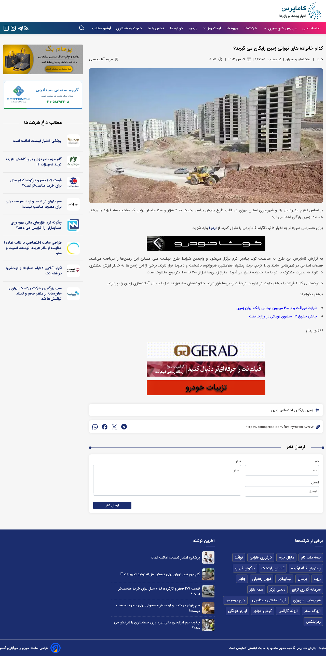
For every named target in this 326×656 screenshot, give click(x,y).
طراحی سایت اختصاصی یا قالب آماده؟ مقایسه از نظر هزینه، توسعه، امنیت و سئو (33, 248)
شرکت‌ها (251, 28)
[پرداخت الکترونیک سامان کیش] (73, 293)
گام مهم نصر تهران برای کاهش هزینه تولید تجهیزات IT (34, 161)
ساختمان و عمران (298, 59)
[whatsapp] (95, 426)
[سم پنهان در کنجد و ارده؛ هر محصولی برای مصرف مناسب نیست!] (208, 608)
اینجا (212, 228)
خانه (320, 59)
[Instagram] (13, 28)
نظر (238, 461)
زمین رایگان (304, 410)
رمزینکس (313, 622)
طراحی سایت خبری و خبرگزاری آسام (24, 648)
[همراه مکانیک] (73, 183)
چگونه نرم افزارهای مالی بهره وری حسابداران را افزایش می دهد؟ (36, 225)
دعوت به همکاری (129, 28)
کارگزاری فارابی (261, 557)
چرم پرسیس (235, 600)
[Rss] (26, 28)
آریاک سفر (312, 611)
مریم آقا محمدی (101, 59)
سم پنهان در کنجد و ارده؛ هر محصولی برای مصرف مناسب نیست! (34, 204)
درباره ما (177, 28)
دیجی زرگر (277, 590)
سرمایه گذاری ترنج (306, 590)
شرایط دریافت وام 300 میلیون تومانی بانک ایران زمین (276, 308)
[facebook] (104, 426)
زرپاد (317, 579)
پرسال (302, 579)
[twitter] (114, 426)
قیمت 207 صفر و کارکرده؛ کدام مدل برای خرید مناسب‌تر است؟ (36, 182)
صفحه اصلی (311, 28)
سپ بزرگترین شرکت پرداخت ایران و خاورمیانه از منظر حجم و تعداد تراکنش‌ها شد (35, 293)
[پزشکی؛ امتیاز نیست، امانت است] (208, 557)
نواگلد (239, 557)
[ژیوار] (73, 140)
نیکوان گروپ (245, 568)
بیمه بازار (256, 590)
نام (317, 461)
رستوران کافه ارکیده (306, 568)
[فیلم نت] (73, 270)
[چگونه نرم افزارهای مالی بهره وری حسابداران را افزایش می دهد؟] (208, 625)
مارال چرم (286, 557)
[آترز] (73, 248)
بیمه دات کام (311, 557)
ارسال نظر (112, 505)
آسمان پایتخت (272, 568)
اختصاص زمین (282, 410)
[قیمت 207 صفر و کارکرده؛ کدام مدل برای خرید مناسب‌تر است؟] (208, 591)
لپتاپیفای (284, 579)
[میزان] (73, 225)
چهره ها (232, 28)
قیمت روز (214, 28)
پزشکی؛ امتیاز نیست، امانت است (37, 141)
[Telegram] (20, 28)
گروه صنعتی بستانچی (269, 600)
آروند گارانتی (288, 611)
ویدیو (193, 28)
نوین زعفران (261, 579)
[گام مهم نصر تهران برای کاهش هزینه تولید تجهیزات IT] (208, 574)
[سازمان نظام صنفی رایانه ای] (73, 162)
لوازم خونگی (237, 611)
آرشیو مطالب (101, 28)
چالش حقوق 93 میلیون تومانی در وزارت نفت (283, 316)
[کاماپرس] (300, 11)
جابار (242, 579)
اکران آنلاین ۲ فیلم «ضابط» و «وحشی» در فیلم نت (34, 270)
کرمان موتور (262, 611)
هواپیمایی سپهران (307, 600)
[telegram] (124, 426)
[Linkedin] (6, 28)
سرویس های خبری (282, 28)
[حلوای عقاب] (73, 204)
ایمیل (315, 482)
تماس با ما (156, 28)
